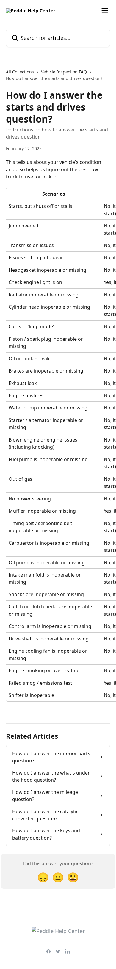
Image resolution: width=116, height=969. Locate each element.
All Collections (20, 72)
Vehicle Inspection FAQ (64, 72)
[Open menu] (104, 10)
